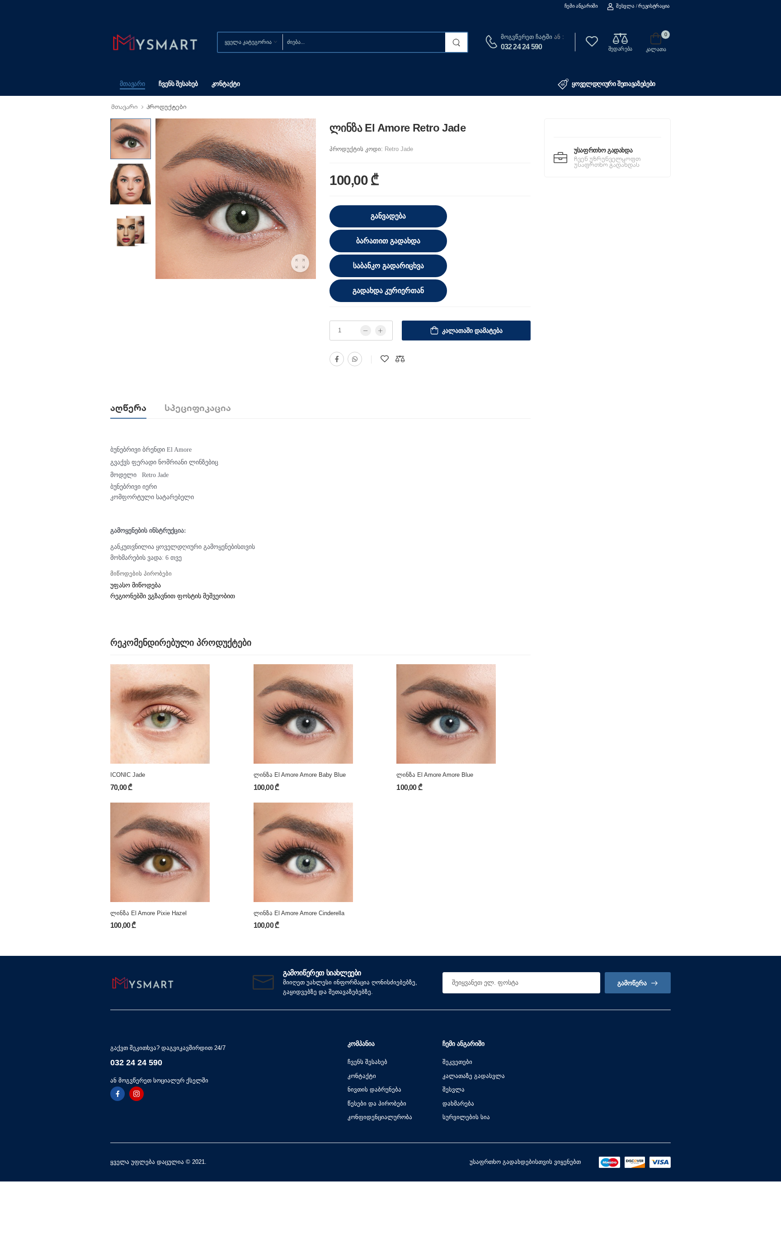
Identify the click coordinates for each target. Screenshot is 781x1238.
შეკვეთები (457, 1061)
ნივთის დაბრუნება (374, 1089)
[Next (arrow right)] (212, 946)
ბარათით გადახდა (388, 241)
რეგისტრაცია (654, 6)
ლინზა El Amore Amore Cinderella (299, 913)
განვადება (388, 216)
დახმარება (458, 1103)
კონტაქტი (226, 83)
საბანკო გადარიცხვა (388, 265)
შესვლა (625, 6)
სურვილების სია (466, 1117)
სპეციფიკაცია (198, 407)
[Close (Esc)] (584, 944)
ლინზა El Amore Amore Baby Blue (300, 774)
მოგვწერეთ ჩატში (526, 36)
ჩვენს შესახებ (178, 83)
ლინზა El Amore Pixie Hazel (148, 913)
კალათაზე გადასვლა (473, 1076)
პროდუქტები (166, 106)
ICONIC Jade (127, 774)
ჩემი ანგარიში (581, 6)
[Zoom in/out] (580, 944)
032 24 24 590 (521, 47)
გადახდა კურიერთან (388, 290)
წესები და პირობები (377, 1103)
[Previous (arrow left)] (200, 946)
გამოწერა (632, 983)
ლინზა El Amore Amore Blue (434, 774)
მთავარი (132, 83)
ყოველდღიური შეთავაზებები (613, 83)
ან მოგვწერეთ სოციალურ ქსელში (159, 1080)
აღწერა (128, 407)
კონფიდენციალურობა (380, 1117)
